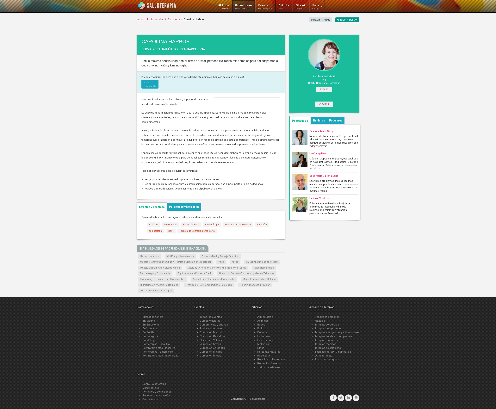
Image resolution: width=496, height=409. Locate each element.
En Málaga (149, 340)
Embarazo (263, 336)
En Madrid (148, 320)
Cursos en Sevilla (210, 343)
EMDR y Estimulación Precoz (262, 262)
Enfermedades (266, 340)
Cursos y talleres (210, 320)
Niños (260, 347)
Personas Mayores (268, 351)
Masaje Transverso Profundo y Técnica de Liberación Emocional (175, 262)
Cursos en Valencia (211, 340)
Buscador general (153, 316)
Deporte (262, 332)
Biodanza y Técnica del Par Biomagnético (162, 279)
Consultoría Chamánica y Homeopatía (214, 279)
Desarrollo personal (327, 316)
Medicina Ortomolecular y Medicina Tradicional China (217, 267)
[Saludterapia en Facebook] (333, 397)
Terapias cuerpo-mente (329, 328)
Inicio (140, 19)
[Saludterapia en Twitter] (341, 397)
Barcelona (173, 19)
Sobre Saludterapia (154, 383)
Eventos (265, 6)
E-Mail (325, 104)
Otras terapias (323, 355)
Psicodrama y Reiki (264, 267)
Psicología (263, 355)
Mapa (324, 89)
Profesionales (243, 6)
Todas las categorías (327, 359)
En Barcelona (150, 324)
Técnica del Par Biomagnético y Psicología (209, 285)
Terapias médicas (325, 343)
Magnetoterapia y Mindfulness (259, 279)
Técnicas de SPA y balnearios (333, 351)
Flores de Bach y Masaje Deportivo (220, 256)
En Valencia (149, 328)
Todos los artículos (268, 367)
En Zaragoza (150, 336)
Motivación (263, 343)
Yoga (221, 262)
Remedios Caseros (269, 363)
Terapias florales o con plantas (333, 336)
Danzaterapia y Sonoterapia (155, 273)
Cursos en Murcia (210, 355)
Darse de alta (150, 387)
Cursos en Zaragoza (212, 347)
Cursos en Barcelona (213, 336)
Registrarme (321, 19)
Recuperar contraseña (156, 395)
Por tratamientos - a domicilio (160, 355)
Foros (316, 6)
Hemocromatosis (149, 256)
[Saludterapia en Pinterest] (356, 397)
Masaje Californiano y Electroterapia (160, 267)
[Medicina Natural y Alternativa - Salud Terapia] (157, 5)
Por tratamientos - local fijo (158, 347)
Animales (263, 320)
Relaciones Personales (271, 359)
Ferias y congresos (211, 328)
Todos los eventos (211, 316)
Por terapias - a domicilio (157, 351)
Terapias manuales (326, 340)
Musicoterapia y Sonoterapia (156, 290)
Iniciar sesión (348, 19)
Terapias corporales (327, 324)
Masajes (320, 320)
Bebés (261, 324)
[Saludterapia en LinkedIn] (348, 397)
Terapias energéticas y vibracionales (337, 332)
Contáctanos (150, 399)
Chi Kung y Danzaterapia (180, 256)
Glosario (301, 6)
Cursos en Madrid (211, 332)
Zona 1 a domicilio (150, 84)
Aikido (235, 262)
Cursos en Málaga (211, 351)
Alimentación (265, 316)
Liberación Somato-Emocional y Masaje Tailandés (246, 273)
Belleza (261, 328)
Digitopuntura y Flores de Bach (195, 273)
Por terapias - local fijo (156, 343)
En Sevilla (148, 332)
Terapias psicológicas (328, 347)
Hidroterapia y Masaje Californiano (159, 285)
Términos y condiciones (156, 391)
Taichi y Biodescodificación (255, 285)
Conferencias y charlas (214, 324)
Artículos (284, 6)
